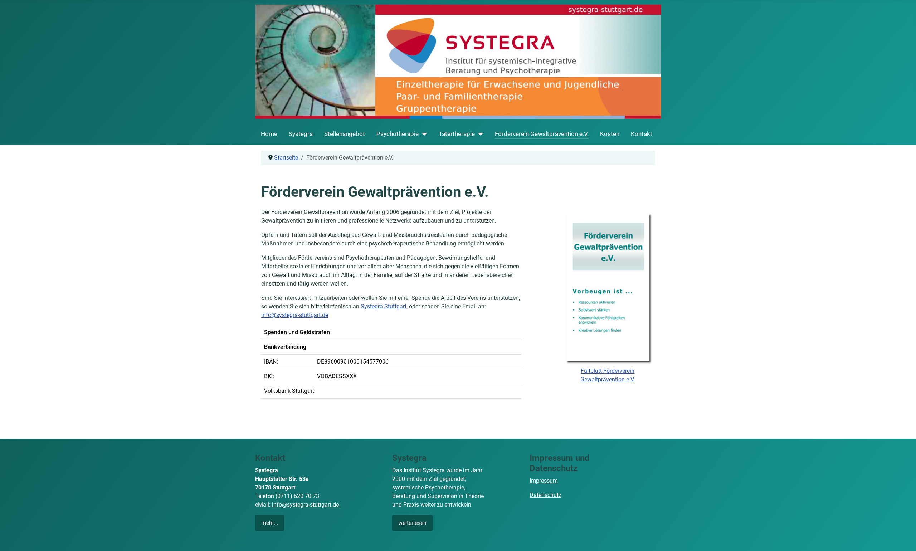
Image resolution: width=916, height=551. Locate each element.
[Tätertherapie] (479, 134)
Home (269, 133)
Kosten (609, 133)
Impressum (544, 480)
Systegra (301, 133)
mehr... (269, 523)
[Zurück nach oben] (903, 537)
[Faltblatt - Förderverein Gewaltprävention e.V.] (608, 286)
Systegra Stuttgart (383, 306)
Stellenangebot (344, 133)
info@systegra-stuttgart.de (294, 315)
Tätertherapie (457, 133)
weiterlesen (412, 523)
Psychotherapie (397, 133)
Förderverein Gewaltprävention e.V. (542, 133)
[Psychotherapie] (423, 134)
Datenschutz (545, 495)
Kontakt (641, 133)
